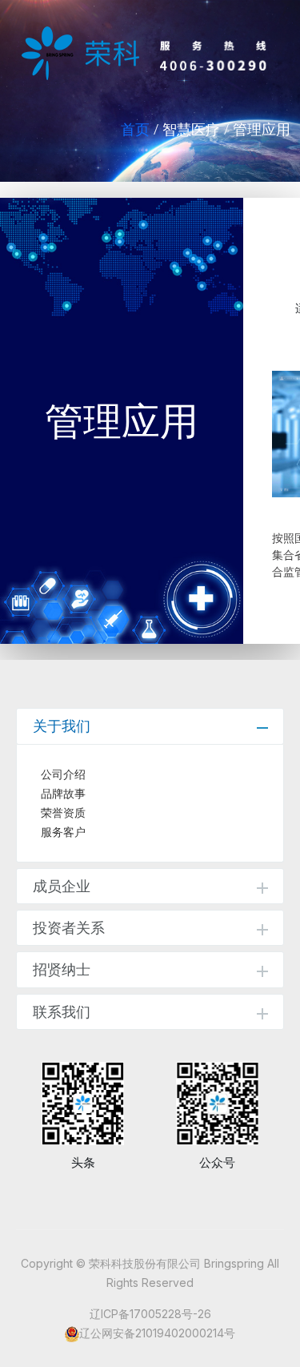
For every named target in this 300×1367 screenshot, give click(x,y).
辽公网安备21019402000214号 (157, 1333)
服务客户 (63, 832)
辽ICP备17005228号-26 (150, 1314)
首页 (135, 129)
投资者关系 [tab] (69, 927)
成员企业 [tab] (61, 886)
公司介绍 (63, 774)
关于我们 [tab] (61, 726)
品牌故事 (63, 793)
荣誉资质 (63, 812)
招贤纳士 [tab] (61, 969)
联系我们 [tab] (61, 1011)
